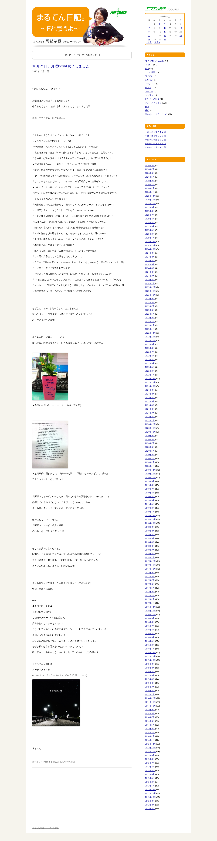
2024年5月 (150, 268)
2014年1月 (150, 740)
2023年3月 (150, 321)
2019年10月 (150, 477)
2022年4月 (150, 363)
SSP (147, 68)
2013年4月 (150, 774)
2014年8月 (150, 713)
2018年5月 (150, 542)
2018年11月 (150, 519)
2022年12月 (150, 332)
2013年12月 (150, 743)
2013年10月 (150, 751)
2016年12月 (150, 606)
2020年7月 (150, 443)
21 (149, 35)
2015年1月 (150, 694)
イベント (149, 83)
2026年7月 (150, 169)
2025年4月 (150, 226)
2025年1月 (150, 237)
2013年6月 (150, 766)
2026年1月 (150, 192)
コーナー (149, 91)
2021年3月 (150, 412)
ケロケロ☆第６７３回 (155, 135)
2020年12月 (150, 424)
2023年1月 (150, 329)
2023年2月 (150, 325)
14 (149, 31)
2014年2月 (150, 736)
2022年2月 (150, 370)
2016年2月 (150, 644)
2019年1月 (150, 511)
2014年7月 (150, 717)
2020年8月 (150, 439)
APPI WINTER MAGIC (154, 60)
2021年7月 (150, 397)
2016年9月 (150, 618)
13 (181, 27)
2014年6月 (150, 721)
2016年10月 (150, 614)
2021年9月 (150, 389)
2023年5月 (150, 313)
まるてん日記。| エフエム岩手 (45, 827)
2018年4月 (150, 545)
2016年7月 (150, 625)
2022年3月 (150, 367)
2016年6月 (150, 629)
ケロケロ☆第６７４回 (155, 132)
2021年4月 (150, 408)
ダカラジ (149, 95)
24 (165, 35)
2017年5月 (150, 587)
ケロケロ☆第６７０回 (155, 147)
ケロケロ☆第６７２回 (155, 139)
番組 (147, 110)
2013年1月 (150, 785)
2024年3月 (150, 275)
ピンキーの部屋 (152, 99)
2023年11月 (150, 291)
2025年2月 (150, 233)
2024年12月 (150, 241)
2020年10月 (150, 431)
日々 (147, 106)
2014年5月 (150, 724)
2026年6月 (150, 173)
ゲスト (148, 87)
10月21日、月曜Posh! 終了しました (61, 66)
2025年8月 (150, 211)
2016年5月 (150, 633)
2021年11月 (150, 382)
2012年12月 (150, 789)
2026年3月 (150, 184)
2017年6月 (150, 584)
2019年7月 (150, 488)
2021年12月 (150, 378)
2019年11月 (150, 473)
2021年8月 (150, 393)
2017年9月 (150, 572)
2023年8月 (150, 302)
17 (165, 31)
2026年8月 (150, 165)
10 (165, 27)
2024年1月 (150, 283)
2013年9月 (150, 755)
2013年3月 (150, 778)
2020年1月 (150, 466)
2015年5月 (150, 679)
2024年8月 (150, 256)
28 (149, 39)
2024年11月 (150, 245)
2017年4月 (150, 591)
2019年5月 (150, 496)
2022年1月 (150, 374)
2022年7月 (150, 351)
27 (181, 35)
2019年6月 (150, 492)
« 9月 (149, 42)
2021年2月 (150, 416)
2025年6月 (150, 218)
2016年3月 (150, 641)
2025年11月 (150, 199)
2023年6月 (150, 310)
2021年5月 (150, 405)
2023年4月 (150, 317)
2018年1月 (150, 557)
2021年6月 (150, 401)
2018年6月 (150, 538)
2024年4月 (150, 272)
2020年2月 (150, 462)
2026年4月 (150, 180)
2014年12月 (150, 698)
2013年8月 (150, 759)
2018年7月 (150, 534)
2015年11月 (150, 656)
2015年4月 (150, 682)
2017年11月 (150, 565)
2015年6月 (150, 675)
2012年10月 (150, 797)
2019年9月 (150, 481)
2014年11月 (150, 702)
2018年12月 (150, 515)
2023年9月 (150, 298)
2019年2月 (150, 507)
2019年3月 (150, 504)
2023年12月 (150, 287)
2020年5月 (150, 450)
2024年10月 (150, 249)
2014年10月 (150, 705)
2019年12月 (150, 469)
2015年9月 (150, 663)
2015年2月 (150, 690)
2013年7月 (150, 762)
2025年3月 (150, 230)
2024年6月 (150, 264)
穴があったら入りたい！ (156, 114)
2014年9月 (150, 709)
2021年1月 (150, 420)
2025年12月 (150, 195)
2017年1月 (150, 603)
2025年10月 (150, 203)
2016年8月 (150, 622)
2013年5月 (150, 770)
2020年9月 (150, 435)
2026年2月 (150, 188)
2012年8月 (150, 804)
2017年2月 (150, 599)
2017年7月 (150, 580)
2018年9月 (150, 526)
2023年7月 (150, 306)
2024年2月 (150, 279)
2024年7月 (150, 260)
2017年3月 (150, 595)
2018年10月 (150, 523)
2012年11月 (150, 793)
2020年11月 (150, 428)
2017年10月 (150, 568)
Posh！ (47, 761)
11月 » (157, 42)
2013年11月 (150, 747)
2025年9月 (150, 207)
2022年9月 (150, 344)
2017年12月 (150, 561)
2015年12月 (150, 652)
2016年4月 (150, 637)
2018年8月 (150, 530)
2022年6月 (150, 355)
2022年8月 (150, 348)
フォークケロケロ (153, 102)
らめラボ (149, 79)
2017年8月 (150, 576)
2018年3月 (150, 549)
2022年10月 (150, 340)
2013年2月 (150, 781)
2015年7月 (150, 671)
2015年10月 (150, 660)
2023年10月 (150, 294)
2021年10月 (150, 386)
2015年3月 (150, 686)
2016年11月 (150, 610)
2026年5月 (150, 176)
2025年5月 (150, 222)
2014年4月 (150, 728)
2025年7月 (150, 214)
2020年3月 (150, 458)
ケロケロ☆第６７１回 (155, 143)
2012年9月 (150, 800)
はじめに (149, 76)
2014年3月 (150, 732)
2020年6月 (150, 447)
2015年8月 (150, 667)
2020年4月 (150, 454)
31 (165, 39)
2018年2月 (150, 553)
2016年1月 (150, 648)
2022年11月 (150, 336)
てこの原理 (150, 72)
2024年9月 (150, 252)
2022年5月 (150, 359)
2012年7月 (150, 808)
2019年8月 (150, 485)
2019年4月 (150, 500)
